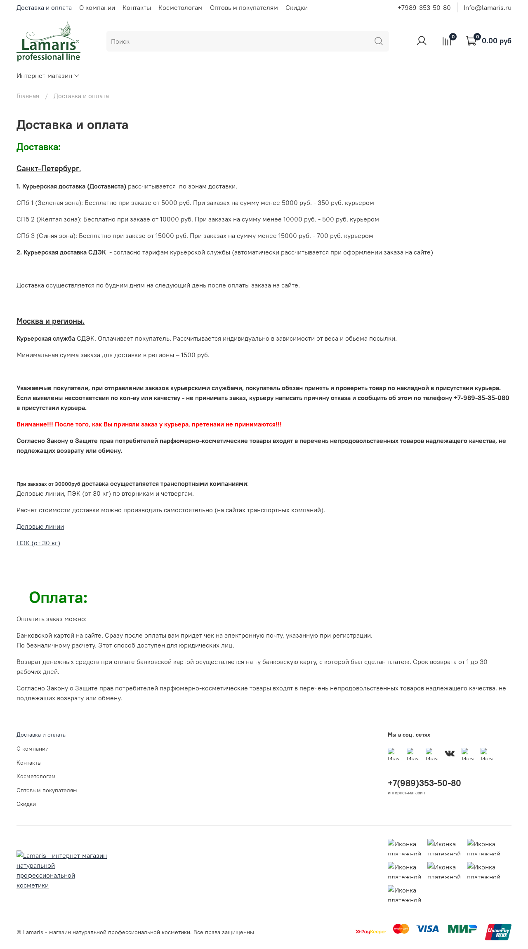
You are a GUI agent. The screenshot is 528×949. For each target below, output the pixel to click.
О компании (97, 7)
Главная (27, 96)
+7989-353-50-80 (424, 7)
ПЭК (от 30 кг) (38, 543)
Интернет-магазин (44, 75)
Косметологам (180, 7)
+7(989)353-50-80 (424, 783)
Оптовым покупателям (244, 7)
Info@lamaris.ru (488, 7)
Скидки (296, 7)
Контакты (137, 7)
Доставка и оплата (44, 7)
